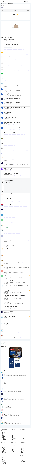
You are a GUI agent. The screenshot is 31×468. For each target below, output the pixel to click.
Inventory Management (23, 448)
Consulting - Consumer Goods (22, 439)
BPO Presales (13, 458)
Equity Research (4, 439)
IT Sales (13, 447)
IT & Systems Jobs (13, 442)
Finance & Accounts (3, 432)
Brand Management (13, 434)
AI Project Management (23, 461)
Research (22, 432)
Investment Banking (4, 437)
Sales (12, 431)
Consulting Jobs (22, 429)
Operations (22, 445)
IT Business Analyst (13, 451)
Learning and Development (4, 451)
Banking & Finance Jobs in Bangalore (8, 182)
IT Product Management (13, 449)
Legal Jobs (2, 455)
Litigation (3, 458)
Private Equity (4, 438)
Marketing (13, 432)
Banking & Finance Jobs (4, 430)
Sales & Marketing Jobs (13, 430)
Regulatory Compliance (4, 457)
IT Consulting (13, 445)
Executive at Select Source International (9, 7)
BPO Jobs (12, 455)
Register (26, 1)
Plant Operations (22, 450)
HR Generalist (4, 443)
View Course (6, 154)
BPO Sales (13, 459)
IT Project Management (13, 444)
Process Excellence (22, 435)
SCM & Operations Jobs (22, 443)
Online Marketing (13, 436)
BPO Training (13, 460)
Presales (13, 446)
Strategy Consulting (22, 431)
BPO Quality (13, 457)
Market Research (13, 440)
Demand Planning (22, 452)
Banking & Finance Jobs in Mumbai (8, 180)
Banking (3, 433)
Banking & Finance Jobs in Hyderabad (8, 186)
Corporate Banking (3, 435)
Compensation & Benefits (4, 453)
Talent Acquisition (3, 447)
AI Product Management (23, 457)
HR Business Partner (3, 445)
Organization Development (4, 449)
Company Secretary (3, 460)
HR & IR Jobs (3, 442)
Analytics (22, 433)
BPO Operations (14, 456)
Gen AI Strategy (23, 459)
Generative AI (23, 458)
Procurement (23, 446)
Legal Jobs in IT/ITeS (4, 466)
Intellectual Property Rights (4, 462)
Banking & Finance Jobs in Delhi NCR (8, 184)
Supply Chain (23, 444)
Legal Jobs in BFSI (4, 464)
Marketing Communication (14, 438)
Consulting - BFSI (22, 437)
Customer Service (13, 462)
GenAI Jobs (21, 455)
